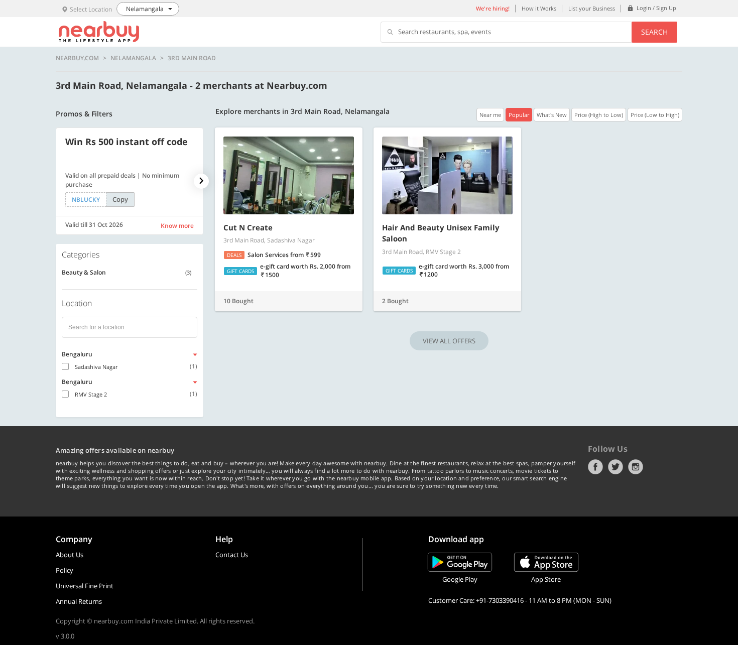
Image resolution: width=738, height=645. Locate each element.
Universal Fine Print (84, 585)
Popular (519, 114)
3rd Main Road (192, 58)
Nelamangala (133, 58)
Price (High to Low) (598, 114)
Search (654, 32)
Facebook (595, 466)
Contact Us (231, 554)
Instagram (635, 466)
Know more (177, 225)
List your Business (591, 8)
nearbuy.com (77, 58)
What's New (552, 114)
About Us (69, 554)
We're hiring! (493, 8)
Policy (64, 570)
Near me (490, 114)
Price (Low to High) (655, 114)
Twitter (615, 466)
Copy (120, 199)
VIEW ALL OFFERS (449, 340)
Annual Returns (79, 601)
